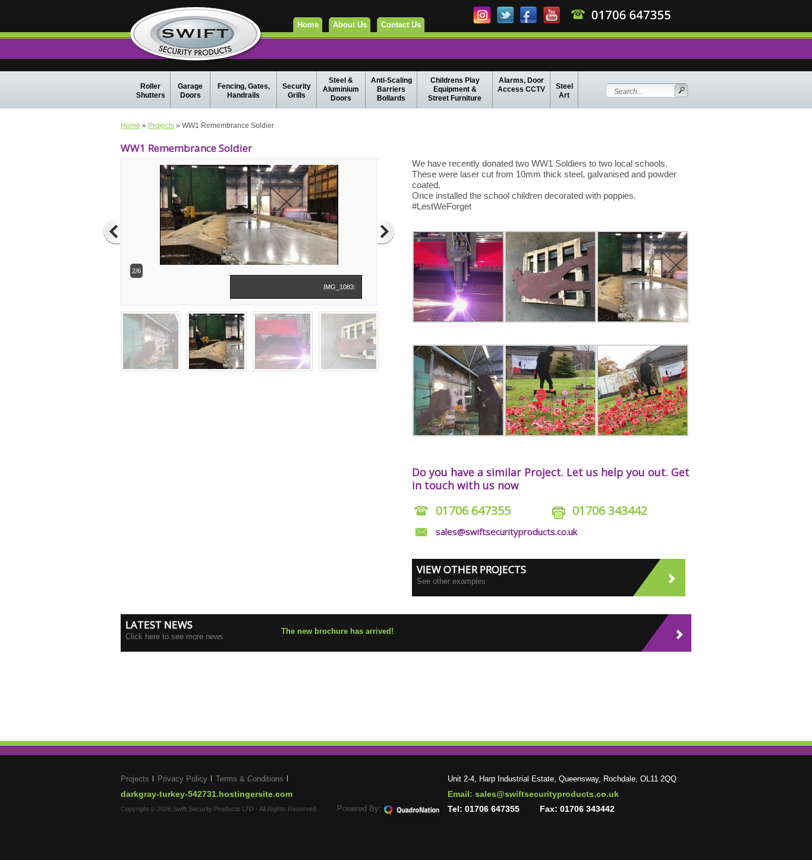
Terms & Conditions (250, 778)
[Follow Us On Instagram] (483, 22)
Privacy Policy (182, 778)
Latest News (159, 624)
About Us (350, 24)
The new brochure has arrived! (337, 631)
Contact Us (401, 24)
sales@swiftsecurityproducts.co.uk (506, 531)
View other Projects (471, 569)
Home (308, 24)
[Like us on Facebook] (529, 22)
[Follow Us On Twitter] (506, 22)
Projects (161, 125)
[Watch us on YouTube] (551, 22)
